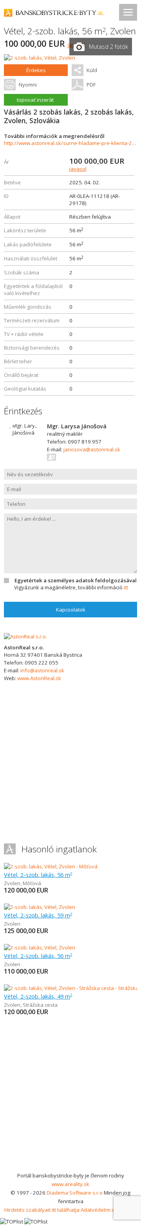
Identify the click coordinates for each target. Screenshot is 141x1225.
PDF (91, 84)
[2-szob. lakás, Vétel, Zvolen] (39, 57)
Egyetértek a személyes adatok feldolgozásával (75, 580)
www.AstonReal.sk (39, 678)
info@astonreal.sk (42, 670)
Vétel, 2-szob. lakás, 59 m (38, 915)
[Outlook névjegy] (52, 457)
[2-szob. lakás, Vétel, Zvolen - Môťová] (51, 866)
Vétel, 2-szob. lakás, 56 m (38, 875)
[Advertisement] (70, 1097)
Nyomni (28, 84)
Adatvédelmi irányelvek (109, 1209)
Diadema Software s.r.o (75, 1192)
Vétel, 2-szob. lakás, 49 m (38, 996)
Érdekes (36, 70)
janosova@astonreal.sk (91, 449)
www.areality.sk (70, 1184)
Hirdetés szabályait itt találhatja (42, 1209)
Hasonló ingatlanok (59, 849)
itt (126, 587)
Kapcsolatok (70, 609)
